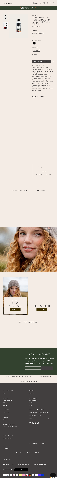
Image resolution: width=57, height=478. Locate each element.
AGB (13, 464)
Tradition (31, 393)
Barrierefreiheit (6, 412)
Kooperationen (6, 429)
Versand (42, 32)
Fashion (31, 405)
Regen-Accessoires (7, 400)
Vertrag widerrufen (21, 469)
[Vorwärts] (5, 40)
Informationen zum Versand (43, 166)
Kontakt (5, 422)
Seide (4, 393)
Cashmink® (5, 398)
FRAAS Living (6, 403)
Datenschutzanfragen (39, 464)
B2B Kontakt (6, 448)
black (34, 43)
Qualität (31, 403)
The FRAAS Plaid (7, 396)
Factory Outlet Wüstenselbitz (10, 426)
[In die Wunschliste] (52, 61)
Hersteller (31, 396)
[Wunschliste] (44, 3)
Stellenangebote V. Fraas (9, 424)
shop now (15, 309)
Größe (35, 47)
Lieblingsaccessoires (38, 443)
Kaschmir (5, 405)
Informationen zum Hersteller (43, 175)
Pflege (43, 171)
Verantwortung (33, 400)
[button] (53, 477)
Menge (34, 54)
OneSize (36, 50)
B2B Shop (5, 446)
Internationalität (33, 398)
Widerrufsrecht (7, 470)
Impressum (6, 464)
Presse (4, 419)
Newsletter (5, 417)
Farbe (36, 40)
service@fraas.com (7, 438)
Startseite (34, 15)
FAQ (4, 415)
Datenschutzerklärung (23, 464)
